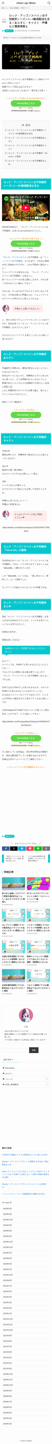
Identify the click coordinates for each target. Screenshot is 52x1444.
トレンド (9, 1079)
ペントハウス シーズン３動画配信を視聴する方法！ (24, 1194)
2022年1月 (7, 1314)
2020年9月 (7, 1391)
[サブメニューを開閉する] (47, 1079)
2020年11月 (8, 1380)
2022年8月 (7, 1280)
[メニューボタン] (3, 3)
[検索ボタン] (49, 3)
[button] (6, 848)
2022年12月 (8, 1275)
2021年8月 (7, 1341)
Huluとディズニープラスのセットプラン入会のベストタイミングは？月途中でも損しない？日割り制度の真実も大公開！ (25, 1174)
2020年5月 (7, 1413)
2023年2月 (7, 1269)
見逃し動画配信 (12, 1085)
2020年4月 (7, 1418)
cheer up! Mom (26, 3)
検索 (34, 1050)
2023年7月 (7, 1253)
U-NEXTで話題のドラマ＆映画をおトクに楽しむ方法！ (25, 1155)
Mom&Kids (10, 1068)
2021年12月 (8, 1319)
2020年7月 (7, 1402)
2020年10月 (8, 1385)
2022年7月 (7, 1286)
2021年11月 (8, 1325)
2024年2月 (7, 1236)
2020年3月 (7, 1424)
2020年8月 (7, 1396)
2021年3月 (7, 1369)
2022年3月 (7, 1303)
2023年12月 (8, 1242)
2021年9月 (7, 1336)
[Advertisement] (26, 797)
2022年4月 (7, 1297)
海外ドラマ (9, 30)
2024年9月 (7, 1225)
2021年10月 (8, 1330)
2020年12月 (8, 1374)
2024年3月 (7, 1231)
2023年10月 (8, 1247)
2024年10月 (8, 1220)
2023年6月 (7, 1258)
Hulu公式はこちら (26, 103)
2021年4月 (7, 1363)
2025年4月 (7, 1209)
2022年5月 (7, 1291)
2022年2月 (7, 1308)
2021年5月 (7, 1358)
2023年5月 (7, 1264)
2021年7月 (7, 1347)
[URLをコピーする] (46, 848)
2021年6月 (7, 1352)
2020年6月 (7, 1407)
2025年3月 (7, 1214)
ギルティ (9, 1074)
